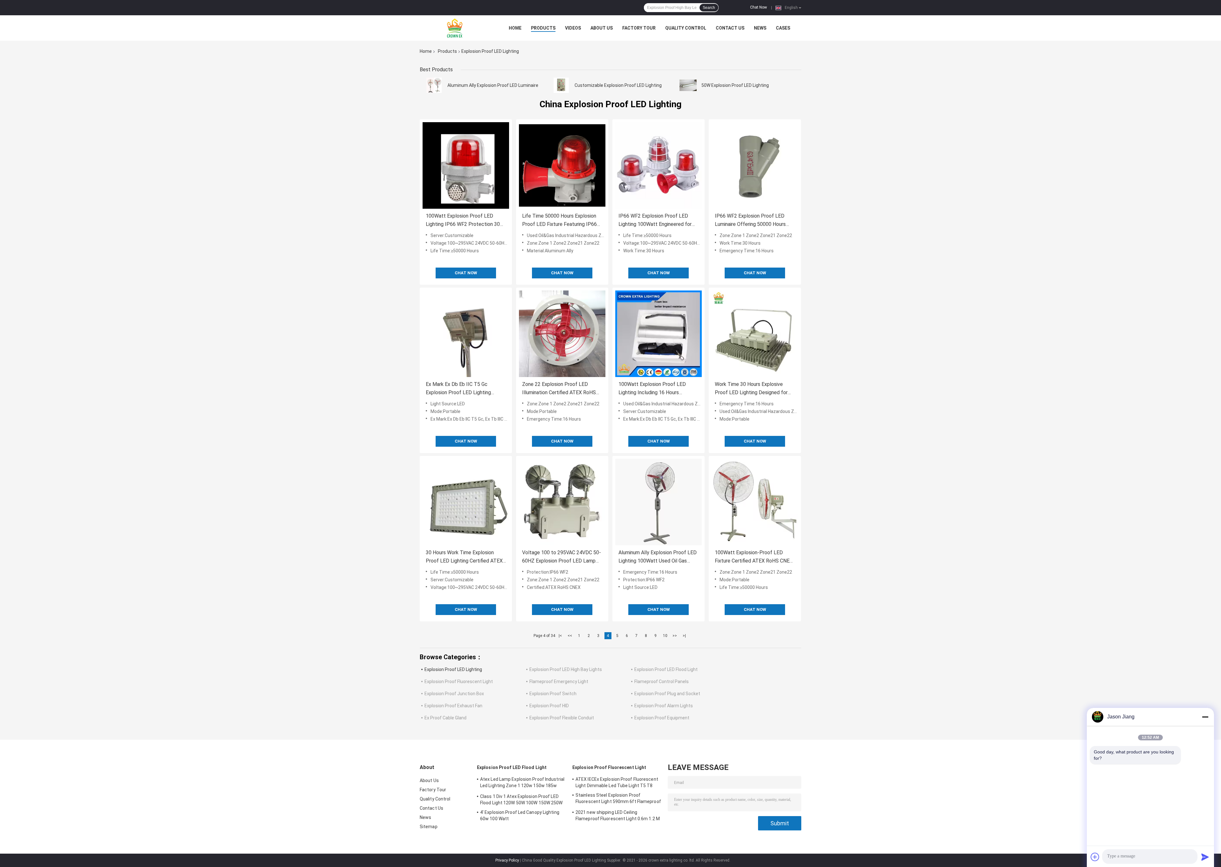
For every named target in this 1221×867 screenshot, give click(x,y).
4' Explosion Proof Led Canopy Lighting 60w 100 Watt (519, 815)
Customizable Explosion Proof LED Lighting (618, 85)
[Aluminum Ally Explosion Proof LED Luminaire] (434, 85)
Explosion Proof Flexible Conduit (561, 717)
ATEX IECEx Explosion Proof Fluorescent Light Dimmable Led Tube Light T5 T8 (617, 782)
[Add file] (1095, 857)
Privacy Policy (507, 860)
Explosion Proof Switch (552, 693)
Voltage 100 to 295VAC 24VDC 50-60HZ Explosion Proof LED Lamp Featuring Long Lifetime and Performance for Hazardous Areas (561, 557)
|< (560, 635)
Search (709, 7)
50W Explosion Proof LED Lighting (735, 85)
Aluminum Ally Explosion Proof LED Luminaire (492, 85)
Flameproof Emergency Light (558, 681)
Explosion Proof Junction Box (454, 693)
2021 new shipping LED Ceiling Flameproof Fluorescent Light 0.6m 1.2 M (618, 815)
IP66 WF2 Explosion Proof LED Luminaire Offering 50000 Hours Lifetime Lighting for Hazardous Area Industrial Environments (750, 220)
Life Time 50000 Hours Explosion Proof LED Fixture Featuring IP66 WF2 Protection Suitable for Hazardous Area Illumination (559, 220)
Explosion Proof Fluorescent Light (458, 681)
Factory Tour (639, 28)
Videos (573, 28)
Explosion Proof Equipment (661, 717)
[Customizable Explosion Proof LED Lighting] (561, 85)
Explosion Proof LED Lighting (453, 669)
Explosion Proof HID (549, 705)
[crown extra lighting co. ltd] (455, 28)
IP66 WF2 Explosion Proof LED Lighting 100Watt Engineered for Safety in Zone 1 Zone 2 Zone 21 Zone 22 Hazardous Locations (655, 220)
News (760, 28)
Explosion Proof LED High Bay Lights (565, 669)
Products (543, 28)
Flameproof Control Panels (661, 681)
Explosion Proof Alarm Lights (663, 705)
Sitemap (429, 826)
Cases (783, 28)
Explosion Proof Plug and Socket (667, 693)
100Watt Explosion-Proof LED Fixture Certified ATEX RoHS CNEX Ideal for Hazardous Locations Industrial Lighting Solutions (754, 557)
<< (570, 635)
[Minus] (1205, 717)
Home (515, 28)
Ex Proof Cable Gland (445, 717)
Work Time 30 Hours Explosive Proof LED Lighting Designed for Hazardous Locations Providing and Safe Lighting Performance (754, 389)
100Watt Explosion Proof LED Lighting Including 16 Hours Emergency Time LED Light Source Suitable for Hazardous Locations (657, 389)
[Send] (1205, 857)
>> (675, 635)
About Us (601, 28)
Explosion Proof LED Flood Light (666, 669)
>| (684, 635)
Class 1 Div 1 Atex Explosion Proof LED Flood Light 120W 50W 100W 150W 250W (521, 799)
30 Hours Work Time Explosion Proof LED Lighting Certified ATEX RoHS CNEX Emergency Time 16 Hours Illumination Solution (464, 557)
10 (665, 635)
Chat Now (758, 7)
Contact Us (730, 28)
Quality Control (685, 28)
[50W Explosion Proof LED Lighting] (688, 85)
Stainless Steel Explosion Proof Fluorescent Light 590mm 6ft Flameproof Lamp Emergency (618, 799)
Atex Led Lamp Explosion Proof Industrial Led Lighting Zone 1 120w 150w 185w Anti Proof (522, 783)
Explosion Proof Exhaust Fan (453, 705)
